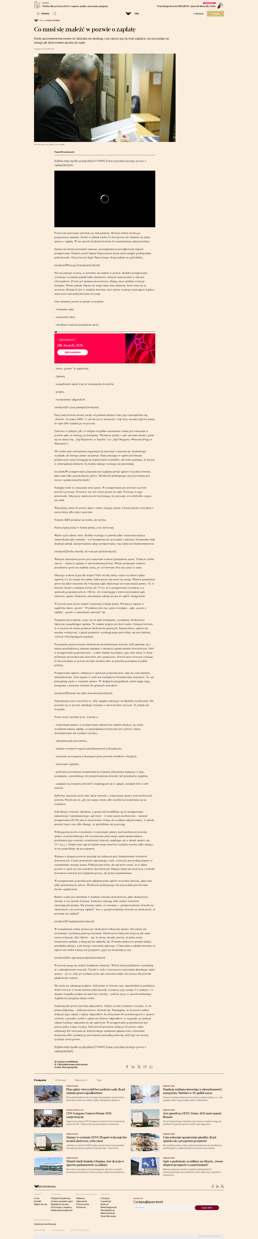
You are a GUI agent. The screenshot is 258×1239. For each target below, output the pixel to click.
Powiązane (40, 1080)
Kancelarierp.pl (108, 1210)
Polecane (60, 1080)
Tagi (98, 1080)
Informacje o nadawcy (61, 1207)
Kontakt (37, 1201)
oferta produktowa (80, 1230)
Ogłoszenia (81, 1201)
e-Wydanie (199, 14)
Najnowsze (81, 1080)
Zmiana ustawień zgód (62, 1201)
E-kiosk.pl (105, 1198)
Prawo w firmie (52, 21)
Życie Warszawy (108, 1216)
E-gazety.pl (106, 1201)
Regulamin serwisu (60, 1204)
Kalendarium (58, 1230)
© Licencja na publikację (66, 1061)
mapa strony (40, 1230)
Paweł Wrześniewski (64, 152)
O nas (36, 1198)
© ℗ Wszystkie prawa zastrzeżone (71, 1064)
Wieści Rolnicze (108, 1213)
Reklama (80, 1198)
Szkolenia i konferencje (45, 1224)
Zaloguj (215, 14)
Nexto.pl (104, 1204)
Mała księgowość (109, 1207)
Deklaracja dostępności (62, 1210)
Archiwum (81, 1207)
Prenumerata (82, 1204)
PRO (137, 13)
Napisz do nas (40, 1204)
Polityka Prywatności (60, 1198)
